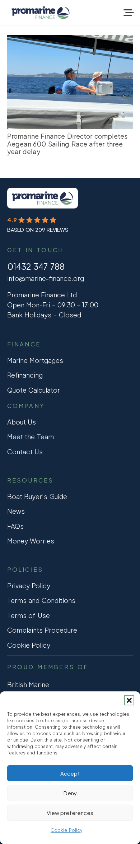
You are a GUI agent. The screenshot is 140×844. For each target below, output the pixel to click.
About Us (21, 422)
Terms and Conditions (41, 600)
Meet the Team (30, 436)
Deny (70, 793)
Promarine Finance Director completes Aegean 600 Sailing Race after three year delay (67, 143)
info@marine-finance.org (45, 278)
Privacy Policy (29, 585)
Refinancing (25, 375)
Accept (70, 773)
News (16, 511)
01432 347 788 (36, 266)
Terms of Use (28, 615)
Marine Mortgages (35, 360)
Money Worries (31, 541)
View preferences (70, 812)
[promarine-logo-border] (40, 13)
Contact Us (25, 451)
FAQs (15, 526)
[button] (129, 700)
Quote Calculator (33, 390)
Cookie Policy (66, 830)
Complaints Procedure (42, 630)
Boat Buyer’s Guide (37, 496)
